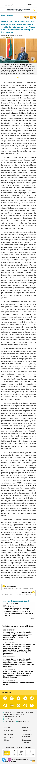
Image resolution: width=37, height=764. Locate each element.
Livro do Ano (8, 734)
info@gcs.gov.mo (10, 719)
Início (3, 15)
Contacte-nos (26, 731)
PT (31, 17)
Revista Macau (9, 731)
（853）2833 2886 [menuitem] (11, 603)
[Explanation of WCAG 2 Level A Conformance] (32, 760)
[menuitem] (18, 601)
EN (34, 17)
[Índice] (2, 10)
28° (31, 5)
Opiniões (25, 727)
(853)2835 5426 (23, 721)
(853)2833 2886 (10, 721)
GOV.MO (7, 727)
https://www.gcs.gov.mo (12, 716)
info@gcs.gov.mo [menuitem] (11, 606)
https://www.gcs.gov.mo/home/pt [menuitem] (17, 609)
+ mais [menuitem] (32, 618)
